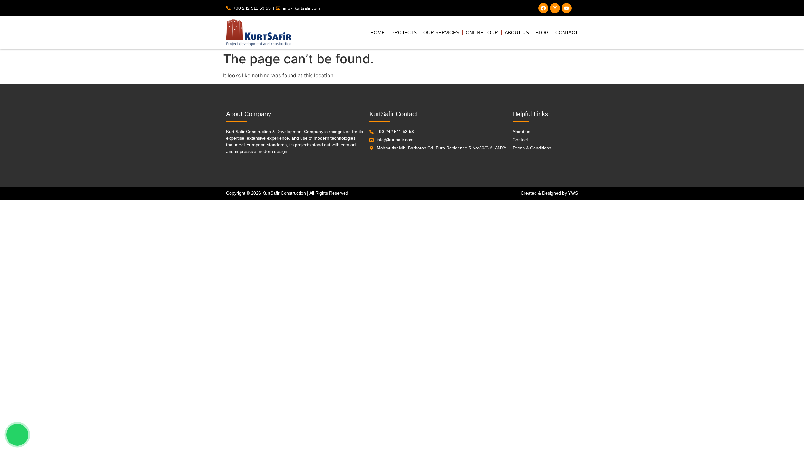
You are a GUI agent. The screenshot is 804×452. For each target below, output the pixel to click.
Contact (566, 32)
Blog (542, 32)
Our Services (441, 32)
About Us (517, 32)
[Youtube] (567, 8)
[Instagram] (555, 8)
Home (377, 32)
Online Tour (482, 32)
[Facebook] (543, 8)
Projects (404, 32)
